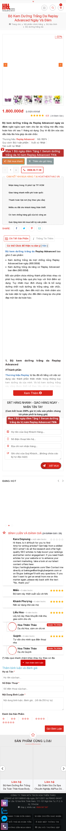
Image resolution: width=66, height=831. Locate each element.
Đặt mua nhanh (15, 161)
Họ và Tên (8, 671)
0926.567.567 (42, 807)
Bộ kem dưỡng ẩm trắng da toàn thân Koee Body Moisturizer (16, 787)
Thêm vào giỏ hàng (42, 161)
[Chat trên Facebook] (4, 819)
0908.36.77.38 (34, 170)
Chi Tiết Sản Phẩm (18, 238)
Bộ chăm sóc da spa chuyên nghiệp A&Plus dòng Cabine (49, 787)
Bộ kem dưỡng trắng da (20, 251)
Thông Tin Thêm (44, 238)
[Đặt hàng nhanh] (4, 803)
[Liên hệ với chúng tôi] (4, 826)
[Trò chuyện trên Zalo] (4, 811)
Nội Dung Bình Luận (13, 694)
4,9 (55, 115)
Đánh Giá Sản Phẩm (13, 714)
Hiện (44, 245)
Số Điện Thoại (10, 683)
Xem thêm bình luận (34, 663)
